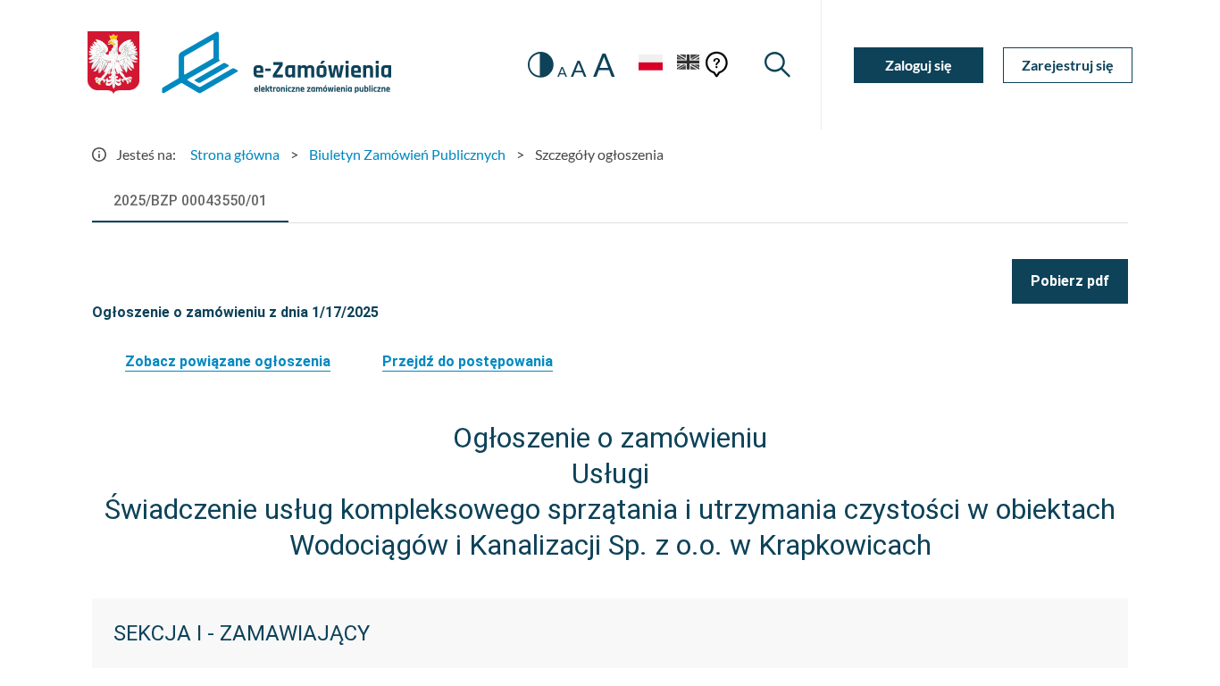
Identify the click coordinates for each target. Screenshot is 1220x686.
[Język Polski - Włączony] (650, 64)
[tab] (190, 201)
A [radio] (562, 71)
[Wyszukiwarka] (777, 64)
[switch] (540, 64)
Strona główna (235, 154)
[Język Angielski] (688, 64)
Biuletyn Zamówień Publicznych (407, 154)
